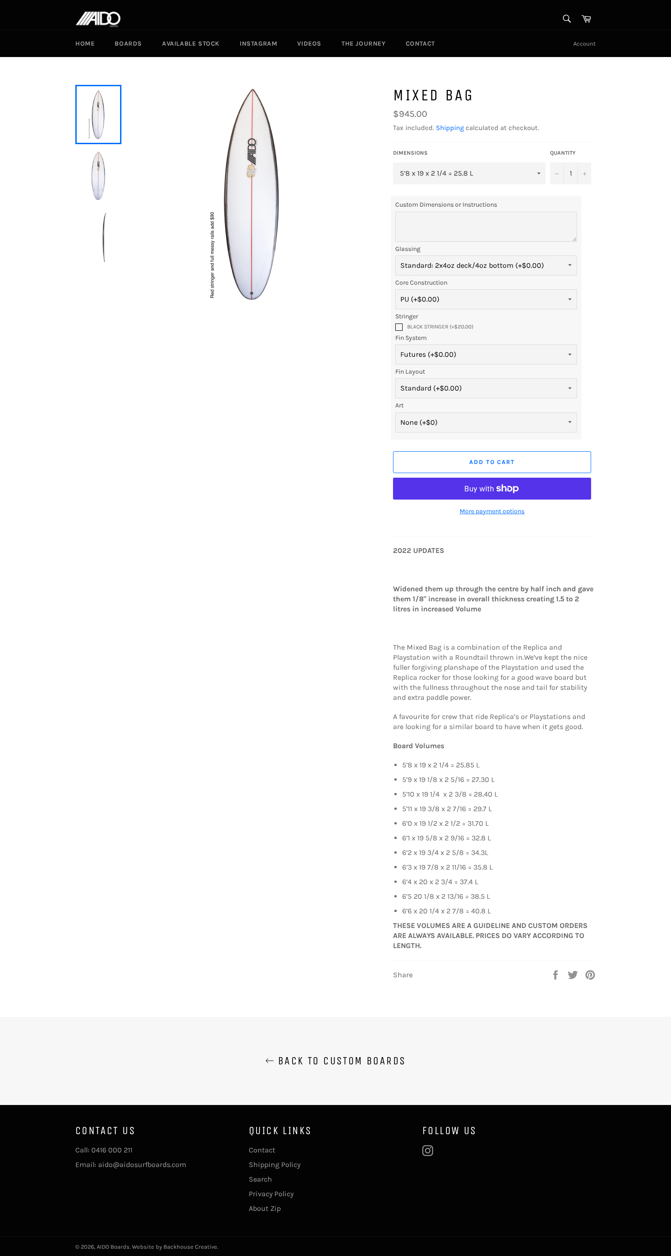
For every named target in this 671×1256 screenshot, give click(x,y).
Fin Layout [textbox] (410, 371)
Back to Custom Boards (340, 1060)
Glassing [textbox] (407, 249)
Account (584, 43)
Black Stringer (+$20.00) (440, 326)
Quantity (563, 153)
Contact (420, 43)
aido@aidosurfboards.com (142, 1164)
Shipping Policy (274, 1164)
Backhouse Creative (190, 1246)
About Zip (265, 1208)
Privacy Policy (271, 1193)
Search (260, 1179)
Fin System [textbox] (411, 338)
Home (84, 43)
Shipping (450, 128)
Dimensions (410, 153)
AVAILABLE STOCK (191, 43)
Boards (128, 43)
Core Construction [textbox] (421, 283)
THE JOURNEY (363, 43)
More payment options (492, 511)
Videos (309, 43)
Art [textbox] (399, 405)
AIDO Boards (113, 1246)
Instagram (258, 43)
